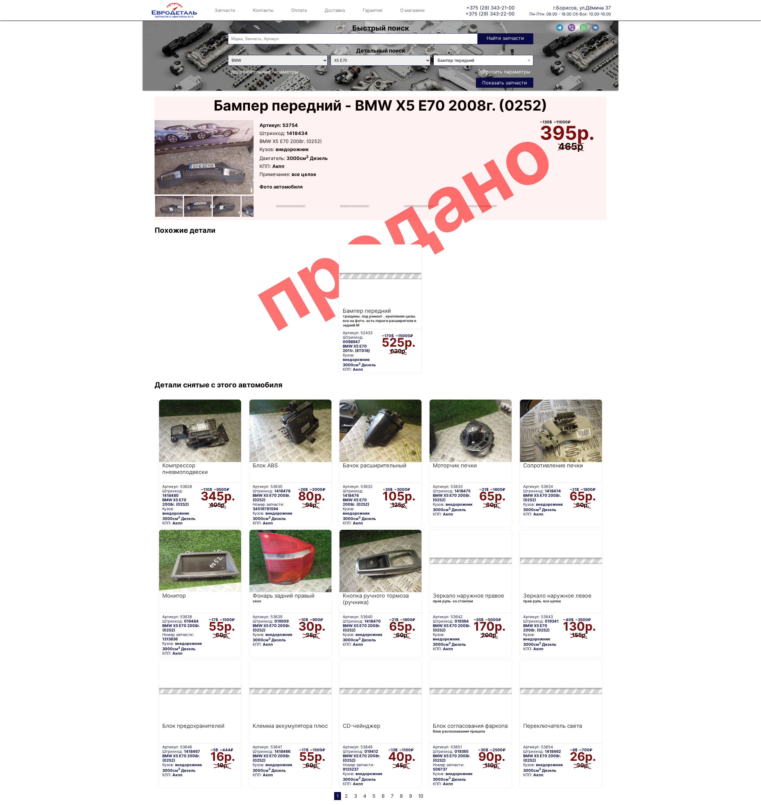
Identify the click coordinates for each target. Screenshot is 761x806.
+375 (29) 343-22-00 (490, 13)
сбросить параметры (505, 72)
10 (420, 796)
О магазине (412, 10)
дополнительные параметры (264, 72)
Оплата (299, 10)
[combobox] (483, 60)
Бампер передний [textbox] (456, 60)
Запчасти (225, 10)
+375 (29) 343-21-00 (490, 7)
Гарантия (372, 10)
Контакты (263, 10)
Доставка (335, 10)
